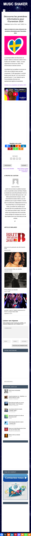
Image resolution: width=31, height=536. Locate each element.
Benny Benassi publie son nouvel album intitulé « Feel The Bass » (16, 403)
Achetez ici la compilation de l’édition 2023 (15, 85)
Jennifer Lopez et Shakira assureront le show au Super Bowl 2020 (14, 311)
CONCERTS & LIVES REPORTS (14, 431)
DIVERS (10, 391)
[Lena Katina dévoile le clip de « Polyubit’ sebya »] (6, 410)
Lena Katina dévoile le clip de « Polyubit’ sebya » (15, 410)
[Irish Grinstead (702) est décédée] (15, 259)
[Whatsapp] (15, 149)
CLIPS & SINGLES (12, 411)
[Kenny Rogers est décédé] (15, 280)
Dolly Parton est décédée (14, 390)
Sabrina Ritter (13, 24)
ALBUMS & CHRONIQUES (13, 399)
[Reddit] (18, 146)
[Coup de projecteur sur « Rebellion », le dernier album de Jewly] (6, 397)
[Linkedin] (23, 146)
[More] (20, 149)
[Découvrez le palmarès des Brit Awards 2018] (15, 237)
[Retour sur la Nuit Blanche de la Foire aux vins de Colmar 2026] (6, 429)
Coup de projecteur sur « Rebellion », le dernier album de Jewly (17, 397)
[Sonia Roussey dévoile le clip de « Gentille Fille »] (6, 423)
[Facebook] (7, 146)
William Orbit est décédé (14, 434)
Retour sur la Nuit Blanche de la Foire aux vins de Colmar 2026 (17, 429)
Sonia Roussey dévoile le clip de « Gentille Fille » (16, 422)
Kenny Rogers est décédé (11, 289)
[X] (12, 146)
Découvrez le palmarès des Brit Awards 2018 (14, 247)
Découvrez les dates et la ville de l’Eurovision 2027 (16, 416)
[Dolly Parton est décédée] (6, 391)
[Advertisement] (15, 366)
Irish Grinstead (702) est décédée (13, 269)
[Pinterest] (10, 149)
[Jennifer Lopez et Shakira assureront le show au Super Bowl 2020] (15, 300)
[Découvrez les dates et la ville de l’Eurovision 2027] (6, 416)
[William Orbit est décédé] (6, 436)
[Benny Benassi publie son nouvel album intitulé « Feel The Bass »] (6, 403)
